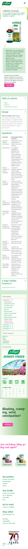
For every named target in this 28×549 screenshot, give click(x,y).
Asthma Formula (8, 315)
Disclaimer (5, 519)
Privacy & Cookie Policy (9, 523)
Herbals (4, 339)
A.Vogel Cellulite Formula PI (10, 106)
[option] (14, 32)
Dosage (5, 102)
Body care (5, 336)
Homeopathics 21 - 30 (8, 326)
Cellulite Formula (8, 321)
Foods (4, 338)
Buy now (9, 85)
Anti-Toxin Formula (8, 305)
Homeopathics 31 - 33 (8, 328)
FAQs (4, 499)
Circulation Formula (8, 323)
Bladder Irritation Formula (10, 317)
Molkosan (8, 424)
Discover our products (8, 479)
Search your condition (9, 493)
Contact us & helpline (8, 507)
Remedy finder (7, 481)
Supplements (6, 342)
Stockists (5, 483)
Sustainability (6, 521)
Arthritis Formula (8, 311)
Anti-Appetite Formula (9, 303)
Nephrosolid (21, 464)
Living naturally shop (8, 514)
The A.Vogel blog (7, 495)
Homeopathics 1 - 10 (8, 300)
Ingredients (6, 104)
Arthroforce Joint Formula (10, 313)
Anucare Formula (8, 307)
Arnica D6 (6, 309)
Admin (4, 486)
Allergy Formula (7, 302)
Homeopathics (6, 341)
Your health (6, 497)
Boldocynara (7, 464)
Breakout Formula (8, 319)
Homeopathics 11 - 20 (8, 325)
